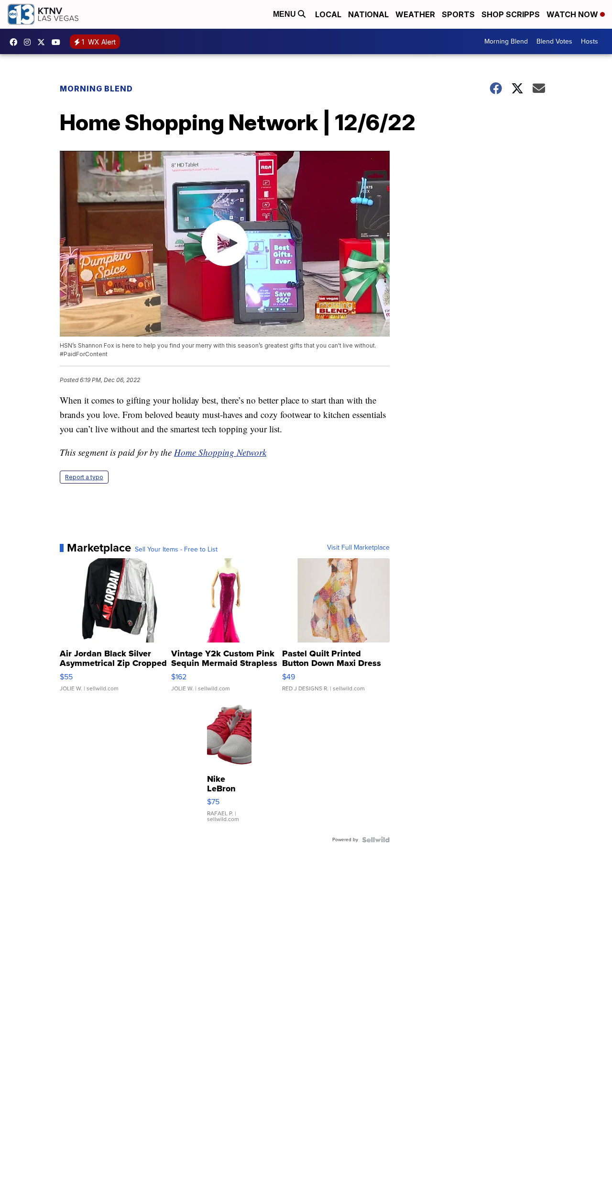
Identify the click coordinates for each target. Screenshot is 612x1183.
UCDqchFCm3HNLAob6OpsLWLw (58, 42)
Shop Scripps (510, 14)
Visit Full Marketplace (358, 547)
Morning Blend (506, 41)
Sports (458, 14)
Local (328, 14)
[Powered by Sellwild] (376, 839)
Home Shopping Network (220, 452)
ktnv (29, 42)
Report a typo (84, 477)
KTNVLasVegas (16, 42)
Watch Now (573, 14)
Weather (415, 14)
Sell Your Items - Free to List (176, 549)
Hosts (589, 41)
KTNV (43, 42)
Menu (285, 14)
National (368, 14)
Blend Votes (554, 41)
